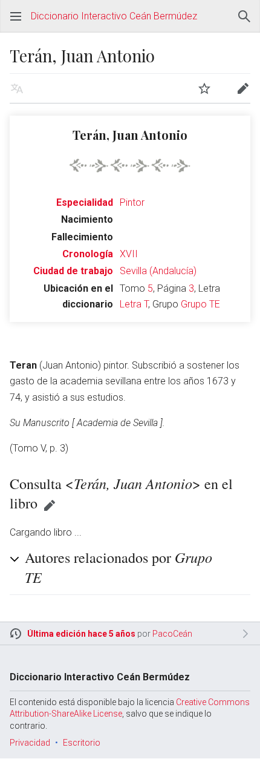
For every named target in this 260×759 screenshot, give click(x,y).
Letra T (134, 304)
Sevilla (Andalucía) (158, 271)
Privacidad (30, 743)
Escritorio (81, 743)
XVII (129, 254)
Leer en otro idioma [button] (17, 88)
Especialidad (84, 202)
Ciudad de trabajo (73, 271)
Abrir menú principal (16, 16)
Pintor (132, 202)
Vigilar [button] (204, 88)
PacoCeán (172, 634)
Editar (49, 505)
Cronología (87, 254)
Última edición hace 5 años (81, 634)
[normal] (130, 164)
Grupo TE (200, 304)
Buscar (244, 16)
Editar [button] (243, 88)
